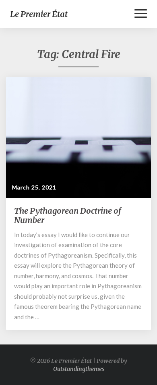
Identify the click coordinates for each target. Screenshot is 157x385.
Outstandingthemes (78, 369)
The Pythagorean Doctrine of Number (67, 215)
